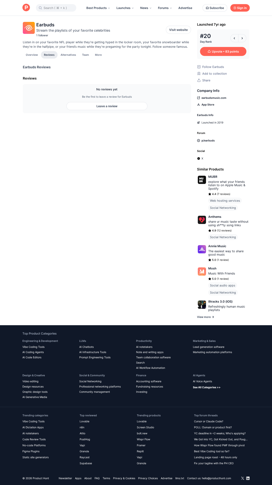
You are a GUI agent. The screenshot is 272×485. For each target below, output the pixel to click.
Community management (94, 391)
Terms (106, 478)
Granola (84, 451)
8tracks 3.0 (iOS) (220, 301)
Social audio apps (222, 285)
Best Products (96, 8)
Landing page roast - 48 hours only (215, 457)
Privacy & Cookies (124, 478)
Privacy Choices (148, 478)
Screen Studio (145, 427)
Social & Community (92, 375)
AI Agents (199, 375)
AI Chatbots (86, 346)
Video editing (30, 381)
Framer (141, 445)
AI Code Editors (31, 357)
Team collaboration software (153, 357)
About (88, 478)
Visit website (178, 30)
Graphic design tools (34, 391)
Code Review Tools (34, 439)
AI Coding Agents (33, 352)
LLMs (82, 340)
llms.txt (179, 478)
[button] (98, 55)
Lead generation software (208, 346)
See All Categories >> (207, 387)
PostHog (85, 439)
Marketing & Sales (204, 340)
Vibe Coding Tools (33, 346)
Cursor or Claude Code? (208, 421)
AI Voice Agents (202, 381)
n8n (82, 427)
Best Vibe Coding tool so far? (211, 451)
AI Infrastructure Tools (92, 352)
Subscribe (217, 8)
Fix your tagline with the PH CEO (214, 463)
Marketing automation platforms (212, 352)
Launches (123, 8)
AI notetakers (144, 346)
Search (140, 362)
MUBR (212, 177)
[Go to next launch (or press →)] (242, 38)
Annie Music (217, 246)
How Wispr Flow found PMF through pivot (219, 445)
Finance (141, 375)
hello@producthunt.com (216, 478)
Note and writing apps (149, 352)
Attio (82, 433)
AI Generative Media (34, 397)
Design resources (33, 386)
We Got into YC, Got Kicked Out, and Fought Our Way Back (221, 440)
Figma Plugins (30, 451)
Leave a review (106, 106)
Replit (140, 451)
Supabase (86, 463)
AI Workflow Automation (150, 367)
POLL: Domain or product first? (213, 427)
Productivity (144, 340)
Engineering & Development (40, 340)
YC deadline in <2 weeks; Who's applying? (220, 433)
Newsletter (65, 478)
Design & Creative (33, 375)
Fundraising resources (149, 386)
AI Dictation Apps (33, 427)
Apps (78, 478)
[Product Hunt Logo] (26, 8)
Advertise (185, 8)
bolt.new (142, 433)
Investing (141, 391)
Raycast (85, 457)
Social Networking (223, 208)
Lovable (84, 421)
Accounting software (148, 381)
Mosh (212, 268)
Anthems (214, 217)
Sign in (242, 8)
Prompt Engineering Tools (94, 357)
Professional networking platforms (100, 386)
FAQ (97, 478)
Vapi (82, 445)
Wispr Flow (143, 439)
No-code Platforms (34, 445)
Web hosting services (225, 200)
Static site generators (35, 457)
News (144, 8)
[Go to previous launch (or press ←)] (234, 38)
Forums (163, 8)
